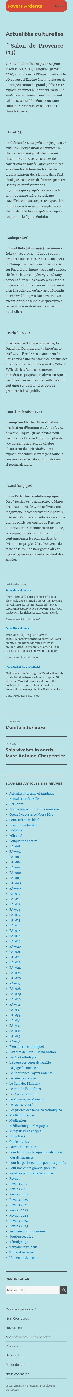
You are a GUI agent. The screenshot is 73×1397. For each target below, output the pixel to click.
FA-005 (15, 867)
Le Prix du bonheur (23, 1094)
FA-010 (14, 894)
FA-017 (14, 930)
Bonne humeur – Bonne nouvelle (34, 809)
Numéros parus (17, 1318)
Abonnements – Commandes (28, 1337)
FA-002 (15, 851)
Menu (59, 5)
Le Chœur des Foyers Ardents (31, 1073)
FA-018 (14, 936)
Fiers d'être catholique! (26, 1047)
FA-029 (15, 994)
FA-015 (14, 920)
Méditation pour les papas (28, 1126)
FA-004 (15, 862)
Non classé (17, 1136)
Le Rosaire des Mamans (26, 1099)
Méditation (17, 1120)
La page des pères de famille (30, 1062)
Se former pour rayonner (27, 1231)
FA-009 (15, 888)
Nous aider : (14, 1355)
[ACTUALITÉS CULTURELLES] (35, 681)
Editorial (15, 836)
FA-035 (15, 1025)
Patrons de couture (23, 1147)
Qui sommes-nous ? (21, 1309)
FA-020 (15, 946)
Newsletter (14, 1328)
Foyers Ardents (24, 6)
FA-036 (15, 1031)
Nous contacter (17, 1374)
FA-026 (15, 978)
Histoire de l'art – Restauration (32, 1052)
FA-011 (14, 899)
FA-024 (15, 967)
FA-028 (15, 988)
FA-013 (14, 909)
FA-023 (15, 962)
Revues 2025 (18, 1226)
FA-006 (15, 872)
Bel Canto (16, 804)
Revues (14, 1178)
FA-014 (14, 915)
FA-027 (15, 983)
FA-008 (15, 883)
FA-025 (15, 973)
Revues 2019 (18, 1194)
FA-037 (14, 1036)
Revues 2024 (18, 1221)
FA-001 (14, 846)
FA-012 (14, 904)
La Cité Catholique (22, 1057)
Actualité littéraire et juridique (31, 793)
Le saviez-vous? (21, 1105)
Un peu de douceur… (24, 1257)
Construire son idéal (24, 820)
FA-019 (14, 941)
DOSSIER (16, 830)
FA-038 (15, 1041)
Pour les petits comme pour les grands (37, 1163)
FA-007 (15, 878)
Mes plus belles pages (25, 1131)
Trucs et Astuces (21, 1252)
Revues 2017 (18, 1184)
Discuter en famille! (23, 825)
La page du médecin (24, 1068)
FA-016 (14, 925)
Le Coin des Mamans (24, 1083)
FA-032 (15, 1010)
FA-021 (14, 952)
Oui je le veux (19, 1141)
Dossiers (12, 1346)
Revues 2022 (18, 1210)
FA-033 (14, 1015)
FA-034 (15, 1020)
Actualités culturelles (24, 799)
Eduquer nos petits (23, 841)
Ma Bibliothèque (21, 1115)
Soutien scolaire (21, 1236)
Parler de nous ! (17, 1364)
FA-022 (15, 957)
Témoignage (18, 1242)
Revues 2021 (18, 1205)
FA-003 (15, 857)
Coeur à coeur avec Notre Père (31, 814)
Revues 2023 (18, 1215)
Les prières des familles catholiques (35, 1110)
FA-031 (14, 1004)
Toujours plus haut (23, 1247)
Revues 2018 (18, 1189)
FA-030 (15, 999)
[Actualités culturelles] (35, 604)
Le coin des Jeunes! (23, 1078)
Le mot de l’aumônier (25, 1089)
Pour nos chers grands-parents (32, 1168)
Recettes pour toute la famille (31, 1173)
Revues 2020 (18, 1199)
